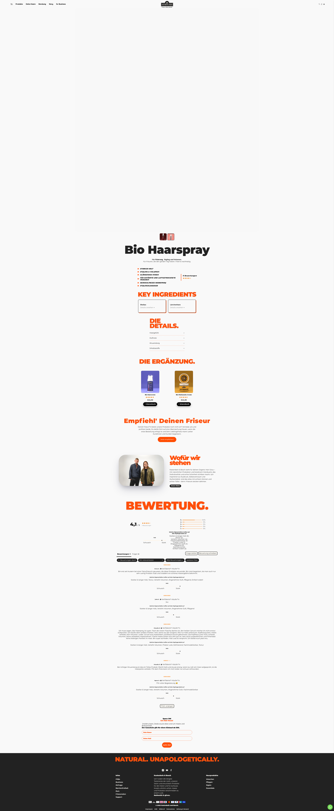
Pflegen (209, 782)
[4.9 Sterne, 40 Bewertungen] (184, 397)
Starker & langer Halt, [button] (139, 580)
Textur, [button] (151, 580)
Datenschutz (170, 809)
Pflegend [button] (190, 609)
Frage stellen (191, 553)
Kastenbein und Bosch (169, 805)
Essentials (210, 788)
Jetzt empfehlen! (167, 439)
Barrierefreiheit (122, 788)
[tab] (135, 554)
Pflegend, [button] (188, 580)
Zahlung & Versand (182, 809)
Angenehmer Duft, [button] (176, 580)
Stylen (208, 785)
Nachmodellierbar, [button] (191, 645)
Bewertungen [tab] (124, 554)
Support (119, 797)
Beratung (42, 4)
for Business (61, 4)
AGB (155, 809)
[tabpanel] (167, 634)
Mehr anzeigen (167, 706)
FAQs (118, 779)
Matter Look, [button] (168, 645)
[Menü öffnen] (11, 4)
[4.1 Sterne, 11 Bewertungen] (187, 278)
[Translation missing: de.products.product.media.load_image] (163, 236)
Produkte (19, 4)
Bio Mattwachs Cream (184, 395)
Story (51, 4)
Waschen (210, 779)
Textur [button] (201, 645)
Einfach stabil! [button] (197, 580)
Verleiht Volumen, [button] (161, 580)
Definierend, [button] (178, 645)
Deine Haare (31, 4)
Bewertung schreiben (207, 553)
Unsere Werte (175, 486)
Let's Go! (167, 745)
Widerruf (162, 809)
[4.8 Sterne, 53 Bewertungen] (150, 397)
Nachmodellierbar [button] (190, 690)
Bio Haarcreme (150, 395)
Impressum (149, 809)
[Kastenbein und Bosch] (167, 4)
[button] (192, 520)
